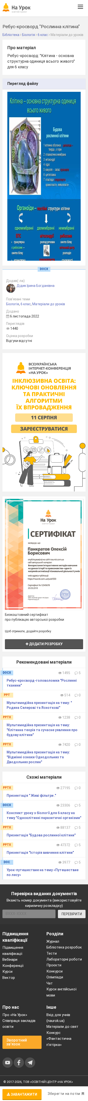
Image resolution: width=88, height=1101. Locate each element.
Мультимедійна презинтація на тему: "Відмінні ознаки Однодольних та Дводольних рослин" (38, 757)
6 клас (26, 304)
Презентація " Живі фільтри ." (31, 795)
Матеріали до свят (62, 1026)
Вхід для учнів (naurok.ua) (58, 1018)
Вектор (8, 977)
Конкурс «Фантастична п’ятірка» (58, 1039)
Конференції (12, 965)
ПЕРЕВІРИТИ (72, 914)
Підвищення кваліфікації (12, 950)
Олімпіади (54, 977)
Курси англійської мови (61, 992)
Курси (7, 971)
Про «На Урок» (14, 1015)
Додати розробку (45, 644)
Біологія (12, 304)
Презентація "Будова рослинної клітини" (41, 835)
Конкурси (54, 971)
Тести (51, 953)
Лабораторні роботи (64, 959)
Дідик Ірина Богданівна (36, 286)
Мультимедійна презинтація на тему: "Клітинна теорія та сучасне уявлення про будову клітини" (42, 730)
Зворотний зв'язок (16, 1042)
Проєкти (53, 965)
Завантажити (23, 1094)
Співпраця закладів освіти (18, 1024)
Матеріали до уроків (48, 304)
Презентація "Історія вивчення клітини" (40, 853)
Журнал (52, 941)
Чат (49, 983)
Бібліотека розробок (64, 947)
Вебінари (9, 959)
